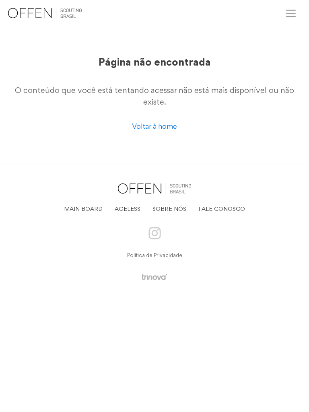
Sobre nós (169, 209)
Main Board (83, 209)
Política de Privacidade (154, 255)
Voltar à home (154, 127)
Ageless (127, 209)
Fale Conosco (221, 209)
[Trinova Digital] (154, 277)
